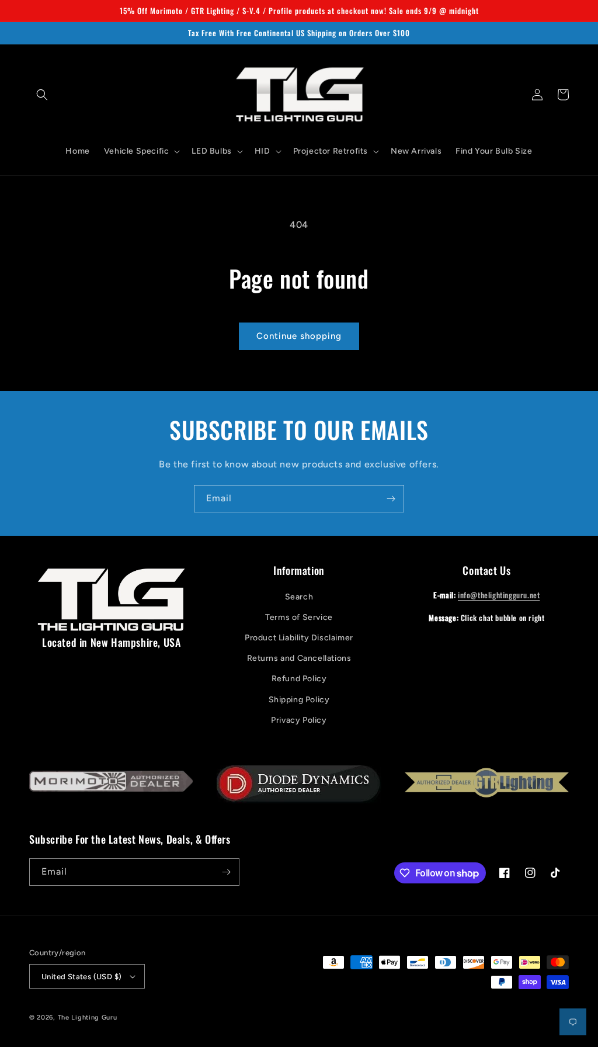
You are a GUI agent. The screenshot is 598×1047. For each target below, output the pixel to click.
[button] (42, 95)
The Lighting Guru (87, 1017)
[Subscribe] (391, 498)
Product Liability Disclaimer (299, 638)
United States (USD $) (81, 976)
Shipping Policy (299, 700)
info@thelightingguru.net (499, 595)
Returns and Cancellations (299, 658)
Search (299, 597)
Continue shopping (299, 336)
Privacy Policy (298, 720)
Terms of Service (299, 617)
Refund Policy (299, 679)
